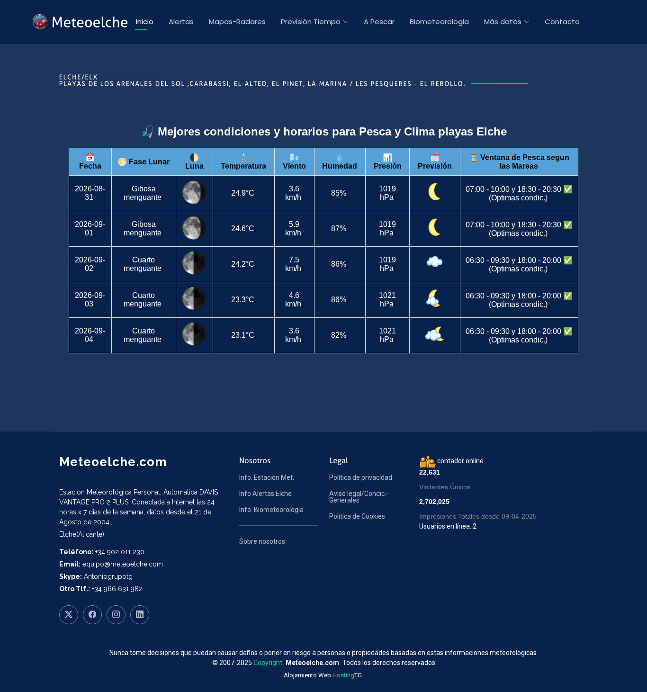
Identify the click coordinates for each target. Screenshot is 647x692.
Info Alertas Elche (265, 493)
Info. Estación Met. (266, 477)
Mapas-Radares (237, 22)
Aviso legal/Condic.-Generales (358, 496)
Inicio (144, 22)
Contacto (562, 22)
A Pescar (379, 22)
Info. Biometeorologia (271, 509)
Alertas (181, 22)
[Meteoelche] (81, 21)
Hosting (343, 675)
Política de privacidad (360, 477)
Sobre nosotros (262, 541)
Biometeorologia (439, 22)
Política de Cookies (357, 516)
